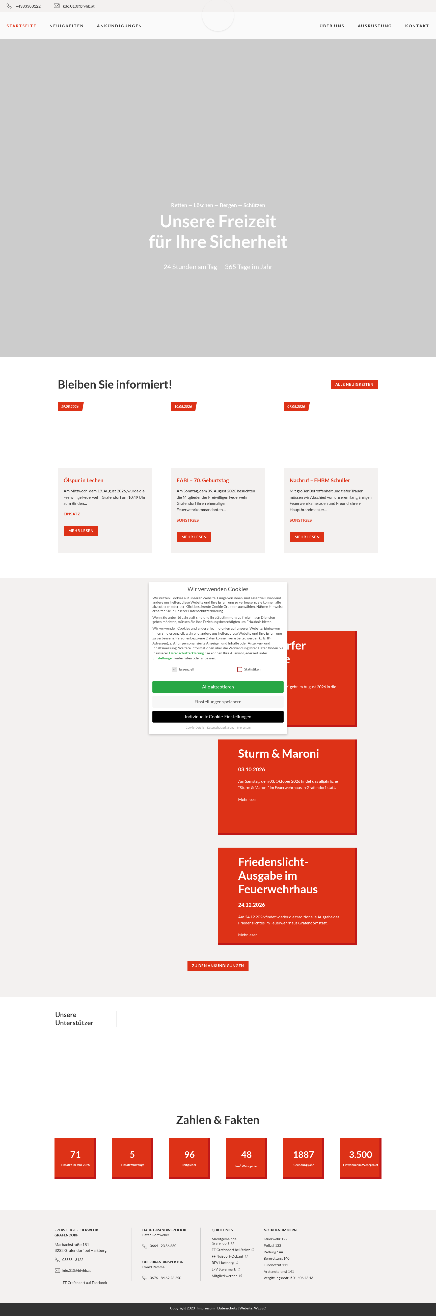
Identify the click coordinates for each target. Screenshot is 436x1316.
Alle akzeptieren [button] (218, 686)
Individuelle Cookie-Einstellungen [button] (218, 716)
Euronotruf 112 (276, 1265)
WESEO (260, 1308)
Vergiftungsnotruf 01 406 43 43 (288, 1278)
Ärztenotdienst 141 (279, 1271)
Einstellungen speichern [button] (218, 701)
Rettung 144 (273, 1252)
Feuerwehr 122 (275, 1239)
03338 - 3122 (72, 1259)
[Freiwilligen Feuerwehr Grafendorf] (218, 25)
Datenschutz (227, 1308)
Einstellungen (163, 658)
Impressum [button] (244, 727)
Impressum (206, 1308)
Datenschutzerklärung (186, 653)
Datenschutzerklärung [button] (221, 727)
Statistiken (252, 669)
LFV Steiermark (224, 1269)
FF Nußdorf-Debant (228, 1256)
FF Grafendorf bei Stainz (231, 1250)
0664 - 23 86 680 (163, 1245)
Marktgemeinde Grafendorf (224, 1241)
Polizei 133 (272, 1245)
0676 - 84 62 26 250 (165, 1278)
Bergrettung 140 (276, 1258)
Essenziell (186, 669)
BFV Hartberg (223, 1262)
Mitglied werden (225, 1276)
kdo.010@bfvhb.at (79, 6)
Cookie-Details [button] (195, 727)
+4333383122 (28, 6)
